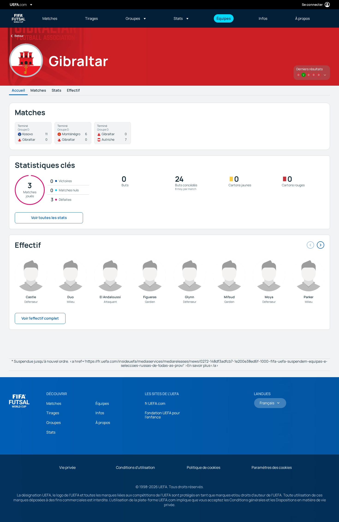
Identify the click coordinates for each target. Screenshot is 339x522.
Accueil (18, 90)
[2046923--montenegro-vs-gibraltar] (72, 133)
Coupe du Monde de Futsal (18, 18)
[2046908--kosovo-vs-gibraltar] (33, 133)
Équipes (102, 403)
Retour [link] (19, 36)
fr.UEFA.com (155, 403)
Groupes (53, 422)
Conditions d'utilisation (135, 467)
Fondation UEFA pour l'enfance (162, 415)
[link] (49, 18)
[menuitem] (58, 18)
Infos (99, 412)
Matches (38, 90)
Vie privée (67, 467)
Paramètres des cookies (272, 467)
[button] (136, 18)
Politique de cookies (203, 467)
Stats (56, 90)
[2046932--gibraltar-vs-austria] (112, 133)
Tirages (52, 412)
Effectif (73, 90)
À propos (102, 422)
